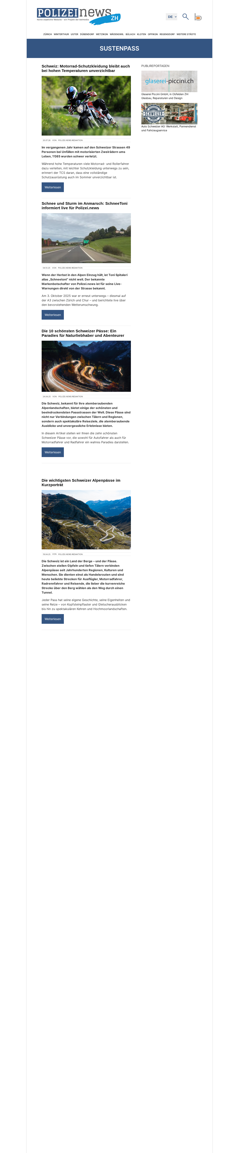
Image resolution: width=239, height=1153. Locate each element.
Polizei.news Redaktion (70, 140)
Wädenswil (117, 34)
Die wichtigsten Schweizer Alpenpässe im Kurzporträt (81, 482)
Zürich (47, 34)
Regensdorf (167, 34)
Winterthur (61, 34)
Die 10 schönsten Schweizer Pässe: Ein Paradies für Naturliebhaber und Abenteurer (83, 333)
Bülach (130, 34)
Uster (74, 34)
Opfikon (153, 34)
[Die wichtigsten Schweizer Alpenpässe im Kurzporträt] (86, 519)
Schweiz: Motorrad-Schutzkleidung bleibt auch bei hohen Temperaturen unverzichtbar (86, 68)
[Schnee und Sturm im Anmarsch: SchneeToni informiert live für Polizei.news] (86, 238)
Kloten (141, 34)
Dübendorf (87, 34)
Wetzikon (102, 34)
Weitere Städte (186, 34)
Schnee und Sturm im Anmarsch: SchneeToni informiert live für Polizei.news (85, 205)
